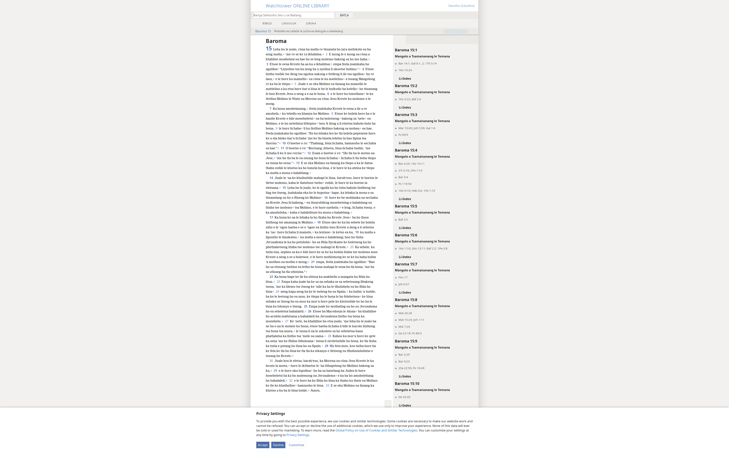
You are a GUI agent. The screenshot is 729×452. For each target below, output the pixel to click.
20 (352, 247)
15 (284, 188)
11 (283, 148)
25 (306, 306)
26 (310, 311)
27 (287, 321)
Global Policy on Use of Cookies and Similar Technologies (376, 430)
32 (291, 380)
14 (272, 178)
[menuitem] (474, 15)
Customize (296, 445)
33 (328, 385)
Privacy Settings (297, 435)
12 (309, 153)
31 (276, 371)
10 (284, 143)
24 (278, 291)
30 (272, 361)
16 (326, 197)
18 (319, 222)
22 (272, 277)
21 (313, 262)
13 (298, 163)
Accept (263, 445)
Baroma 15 (263, 31)
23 (279, 282)
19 (357, 232)
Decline (278, 445)
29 (327, 346)
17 (272, 217)
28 (330, 336)
